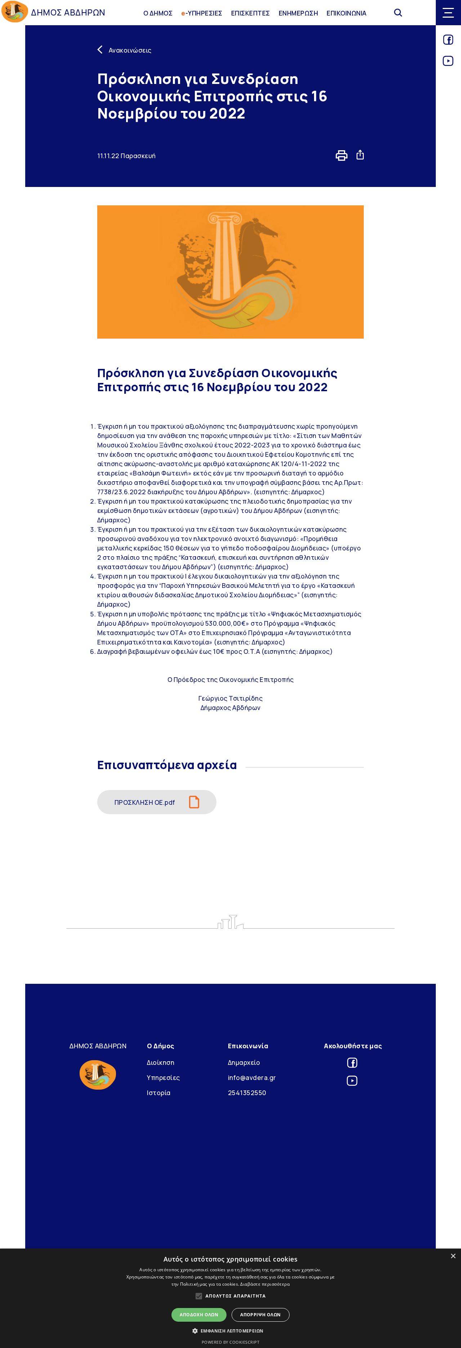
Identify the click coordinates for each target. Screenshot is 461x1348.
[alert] (230, 1298)
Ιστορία (159, 1092)
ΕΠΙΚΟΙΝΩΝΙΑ (347, 12)
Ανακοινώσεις (130, 50)
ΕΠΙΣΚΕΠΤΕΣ (250, 12)
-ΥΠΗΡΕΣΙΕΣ (202, 12)
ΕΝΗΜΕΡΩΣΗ (298, 12)
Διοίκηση (160, 1062)
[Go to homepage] (14, 13)
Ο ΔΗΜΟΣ (158, 12)
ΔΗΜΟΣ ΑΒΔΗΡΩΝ (68, 12)
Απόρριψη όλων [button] (260, 1315)
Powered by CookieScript (231, 1342)
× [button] (453, 1256)
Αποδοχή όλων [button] (199, 1315)
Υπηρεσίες (163, 1077)
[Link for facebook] (448, 42)
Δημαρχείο (244, 1062)
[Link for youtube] (448, 63)
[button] (231, 1330)
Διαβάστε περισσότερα (265, 1284)
